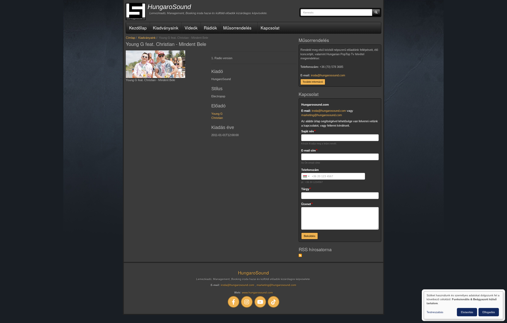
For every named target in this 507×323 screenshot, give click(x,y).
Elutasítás (467, 312)
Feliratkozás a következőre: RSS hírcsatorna (300, 255)
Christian (217, 117)
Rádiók (210, 28)
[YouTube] (260, 301)
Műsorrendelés (237, 28)
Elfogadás (488, 312)
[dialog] (463, 305)
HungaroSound (169, 6)
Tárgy (305, 189)
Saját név (307, 131)
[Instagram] (247, 301)
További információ (313, 82)
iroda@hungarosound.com (328, 75)
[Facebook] (233, 301)
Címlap (130, 37)
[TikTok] (273, 301)
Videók (191, 28)
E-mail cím (308, 150)
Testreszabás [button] (435, 312)
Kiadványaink (165, 28)
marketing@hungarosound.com (321, 115)
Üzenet (306, 204)
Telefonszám (310, 169)
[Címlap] (136, 11)
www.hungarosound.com (257, 292)
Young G (217, 113)
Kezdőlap (138, 28)
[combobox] (306, 176)
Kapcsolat (270, 28)
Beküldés (309, 236)
